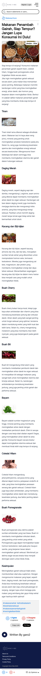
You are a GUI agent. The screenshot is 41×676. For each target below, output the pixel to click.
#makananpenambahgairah (14, 609)
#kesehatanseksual (11, 606)
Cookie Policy (6, 662)
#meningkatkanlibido (11, 611)
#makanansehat (9, 603)
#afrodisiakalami (24, 603)
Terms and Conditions (9, 656)
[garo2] (4, 57)
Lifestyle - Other (31, 43)
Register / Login (26, 5)
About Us (5, 653)
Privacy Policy (6, 659)
